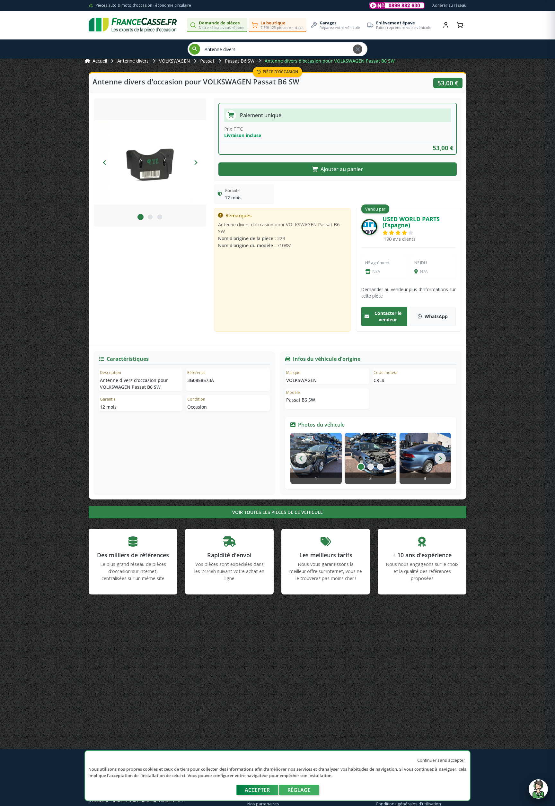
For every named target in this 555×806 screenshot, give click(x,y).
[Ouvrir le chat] (538, 792)
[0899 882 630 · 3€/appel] (397, 5)
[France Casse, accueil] (133, 25)
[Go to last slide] (301, 458)
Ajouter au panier (342, 169)
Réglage (299, 789)
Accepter (257, 789)
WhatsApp (436, 316)
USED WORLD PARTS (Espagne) (411, 222)
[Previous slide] (104, 162)
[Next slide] (195, 162)
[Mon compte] (445, 25)
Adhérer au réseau (449, 5)
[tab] (140, 217)
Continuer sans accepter (441, 760)
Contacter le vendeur (387, 316)
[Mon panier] (460, 25)
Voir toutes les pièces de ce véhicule (277, 512)
